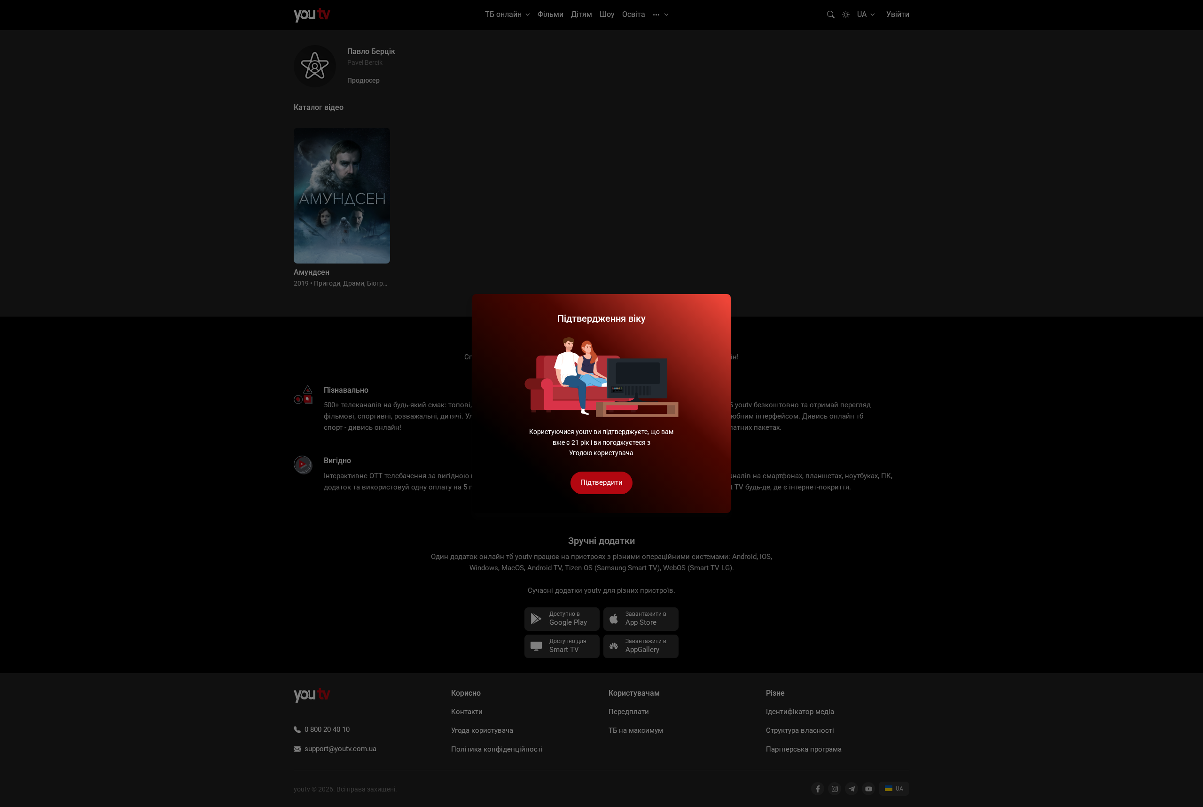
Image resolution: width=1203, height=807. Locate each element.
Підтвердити (601, 482)
